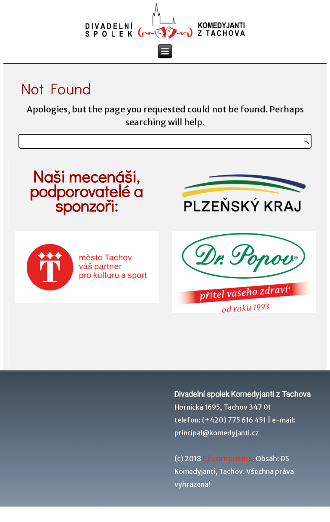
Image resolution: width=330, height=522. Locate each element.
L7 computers (227, 458)
